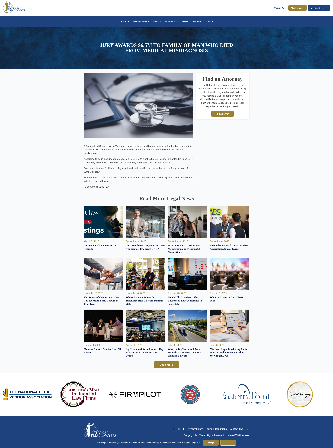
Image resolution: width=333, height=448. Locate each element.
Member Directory (319, 8)
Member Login (297, 8)
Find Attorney (222, 113)
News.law (103, 187)
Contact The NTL (238, 429)
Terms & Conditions (216, 429)
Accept (211, 443)
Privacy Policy (195, 429)
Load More (166, 364)
